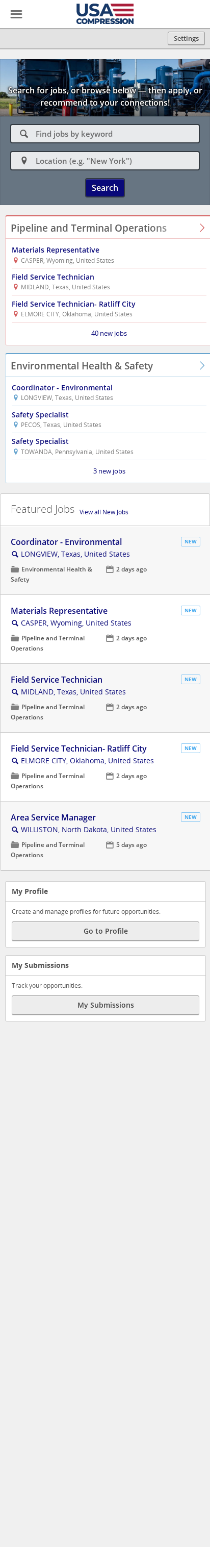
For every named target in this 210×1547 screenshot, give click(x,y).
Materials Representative (55, 250)
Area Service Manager (53, 817)
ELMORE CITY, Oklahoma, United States (87, 760)
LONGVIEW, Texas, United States (75, 554)
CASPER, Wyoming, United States (76, 623)
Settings (186, 38)
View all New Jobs (104, 512)
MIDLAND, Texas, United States (73, 691)
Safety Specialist (40, 414)
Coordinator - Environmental (62, 387)
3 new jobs (109, 471)
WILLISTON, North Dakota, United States (88, 829)
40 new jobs (109, 333)
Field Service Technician (53, 277)
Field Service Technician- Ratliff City (74, 304)
